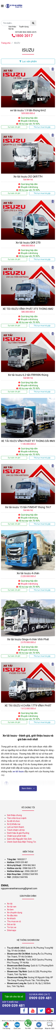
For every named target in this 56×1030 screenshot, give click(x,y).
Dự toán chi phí (14, 127)
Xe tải (9, 903)
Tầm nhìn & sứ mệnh (16, 818)
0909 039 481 (40, 998)
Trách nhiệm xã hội (16, 830)
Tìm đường (6, 1028)
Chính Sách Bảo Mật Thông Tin (21, 842)
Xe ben (10, 909)
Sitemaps (11, 930)
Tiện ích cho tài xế (14, 996)
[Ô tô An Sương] (14, 6)
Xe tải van (11, 906)
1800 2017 (24, 36)
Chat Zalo (17, 1028)
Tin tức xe (11, 927)
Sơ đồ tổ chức (13, 821)
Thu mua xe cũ (14, 921)
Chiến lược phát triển (16, 836)
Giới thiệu (12, 27)
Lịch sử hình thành (15, 827)
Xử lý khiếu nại (13, 824)
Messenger (39, 1028)
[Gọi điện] (28, 1023)
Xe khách (11, 918)
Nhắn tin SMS (49, 1028)
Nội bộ (11, 29)
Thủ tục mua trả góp (42, 127)
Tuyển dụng (24, 27)
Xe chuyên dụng (14, 912)
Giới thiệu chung (14, 815)
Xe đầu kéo (12, 915)
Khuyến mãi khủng (29, 584)
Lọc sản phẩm (29, 61)
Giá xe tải (11, 924)
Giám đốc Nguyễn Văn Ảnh (19, 839)
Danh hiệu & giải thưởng (18, 833)
